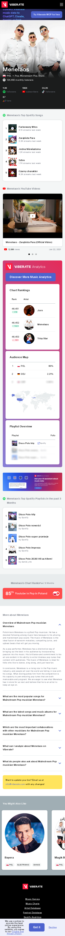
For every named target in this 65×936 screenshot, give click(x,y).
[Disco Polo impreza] (12, 549)
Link (38, 443)
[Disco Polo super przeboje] (12, 538)
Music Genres (32, 899)
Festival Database (32, 912)
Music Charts (33, 903)
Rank (14, 299)
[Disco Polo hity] (12, 516)
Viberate (12, 4)
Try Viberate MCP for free (46, 14)
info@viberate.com (15, 784)
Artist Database (32, 908)
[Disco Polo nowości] (12, 527)
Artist (26, 299)
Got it (36, 927)
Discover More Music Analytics (30, 277)
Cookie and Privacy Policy (15, 932)
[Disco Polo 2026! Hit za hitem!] (12, 560)
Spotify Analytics (32, 917)
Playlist (15, 435)
